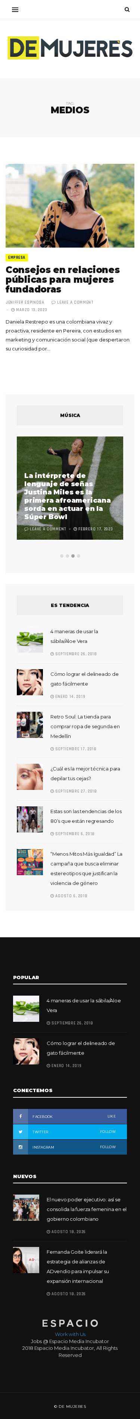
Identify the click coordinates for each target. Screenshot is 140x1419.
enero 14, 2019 (69, 696)
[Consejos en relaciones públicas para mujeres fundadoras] (70, 206)
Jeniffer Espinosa (25, 302)
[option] (70, 489)
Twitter (74, 1132)
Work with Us (70, 1334)
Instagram (74, 1147)
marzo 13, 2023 (31, 310)
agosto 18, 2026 (68, 1232)
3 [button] (73, 556)
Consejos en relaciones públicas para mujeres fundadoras (62, 279)
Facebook (74, 1116)
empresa (16, 257)
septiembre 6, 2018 (74, 834)
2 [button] (67, 556)
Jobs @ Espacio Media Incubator (70, 1341)
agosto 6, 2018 (70, 896)
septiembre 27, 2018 (75, 791)
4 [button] (78, 556)
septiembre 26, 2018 (75, 654)
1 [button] (61, 556)
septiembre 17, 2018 (75, 749)
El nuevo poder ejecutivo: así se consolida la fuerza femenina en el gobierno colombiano (87, 1209)
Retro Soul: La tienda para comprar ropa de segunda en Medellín (85, 726)
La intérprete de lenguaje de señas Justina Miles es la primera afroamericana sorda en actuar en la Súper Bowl (67, 496)
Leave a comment (75, 302)
